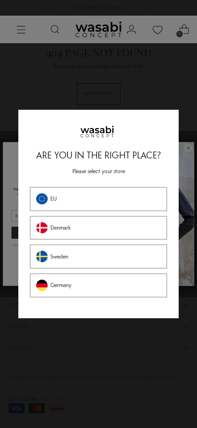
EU (53, 199)
